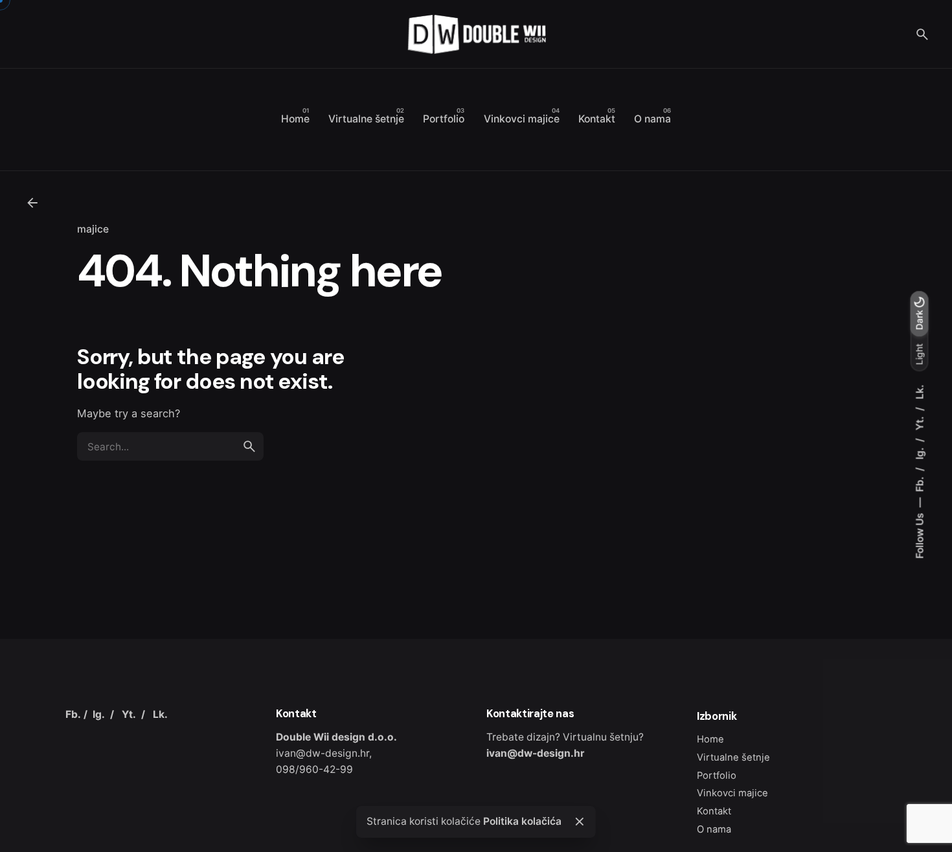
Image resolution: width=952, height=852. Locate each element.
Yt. (920, 421)
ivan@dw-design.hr (535, 753)
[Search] (922, 34)
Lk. (920, 391)
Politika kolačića (522, 821)
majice (93, 229)
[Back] (32, 203)
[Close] (580, 822)
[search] (249, 446)
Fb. (920, 483)
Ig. (920, 451)
